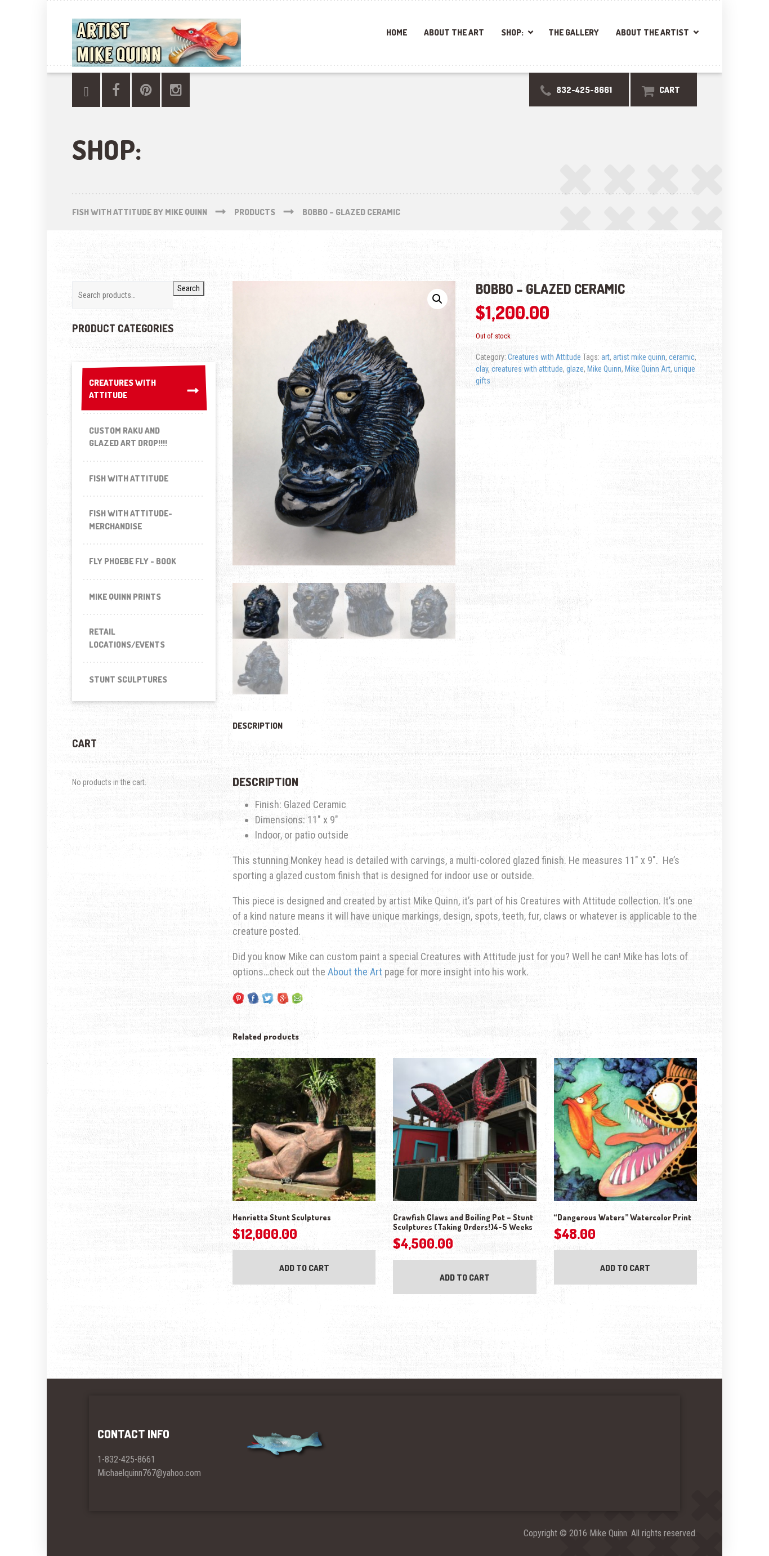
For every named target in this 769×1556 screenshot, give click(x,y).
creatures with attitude (527, 368)
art (605, 357)
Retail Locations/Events (127, 638)
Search (188, 288)
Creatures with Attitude (544, 357)
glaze (575, 368)
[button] (437, 299)
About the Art (454, 32)
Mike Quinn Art (647, 368)
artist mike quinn (639, 357)
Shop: (512, 32)
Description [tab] (258, 725)
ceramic (682, 357)
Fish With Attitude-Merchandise (130, 520)
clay (482, 368)
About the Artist (652, 32)
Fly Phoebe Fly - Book (132, 561)
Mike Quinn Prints (125, 596)
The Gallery (573, 32)
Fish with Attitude (128, 478)
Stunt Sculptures (128, 679)
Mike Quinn (604, 368)
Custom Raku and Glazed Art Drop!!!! (128, 437)
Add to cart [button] (304, 1268)
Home (396, 32)
